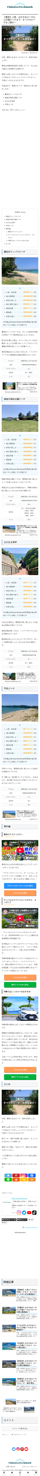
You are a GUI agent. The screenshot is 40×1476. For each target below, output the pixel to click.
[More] (32, 1179)
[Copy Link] (24, 1179)
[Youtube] (26, 1449)
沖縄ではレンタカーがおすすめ (18, 240)
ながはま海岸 (10, 222)
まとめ (8, 243)
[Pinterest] (16, 1175)
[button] (36, 737)
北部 (32, 1219)
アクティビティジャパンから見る (20, 886)
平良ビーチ (10, 225)
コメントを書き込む (20, 1428)
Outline (17, 212)
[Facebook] (32, 1175)
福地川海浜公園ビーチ (13, 219)
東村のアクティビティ (15, 231)
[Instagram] (24, 1175)
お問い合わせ (10, 1466)
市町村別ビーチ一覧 (10, 1219)
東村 (5, 1222)
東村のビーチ (23, 1219)
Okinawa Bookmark (19, 1198)
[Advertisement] (20, 186)
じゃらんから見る (20, 893)
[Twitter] (8, 1175)
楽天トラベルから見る (20, 985)
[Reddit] (16, 1179)
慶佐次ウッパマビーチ (13, 216)
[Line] (8, 1179)
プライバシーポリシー (29, 1466)
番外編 (8, 229)
